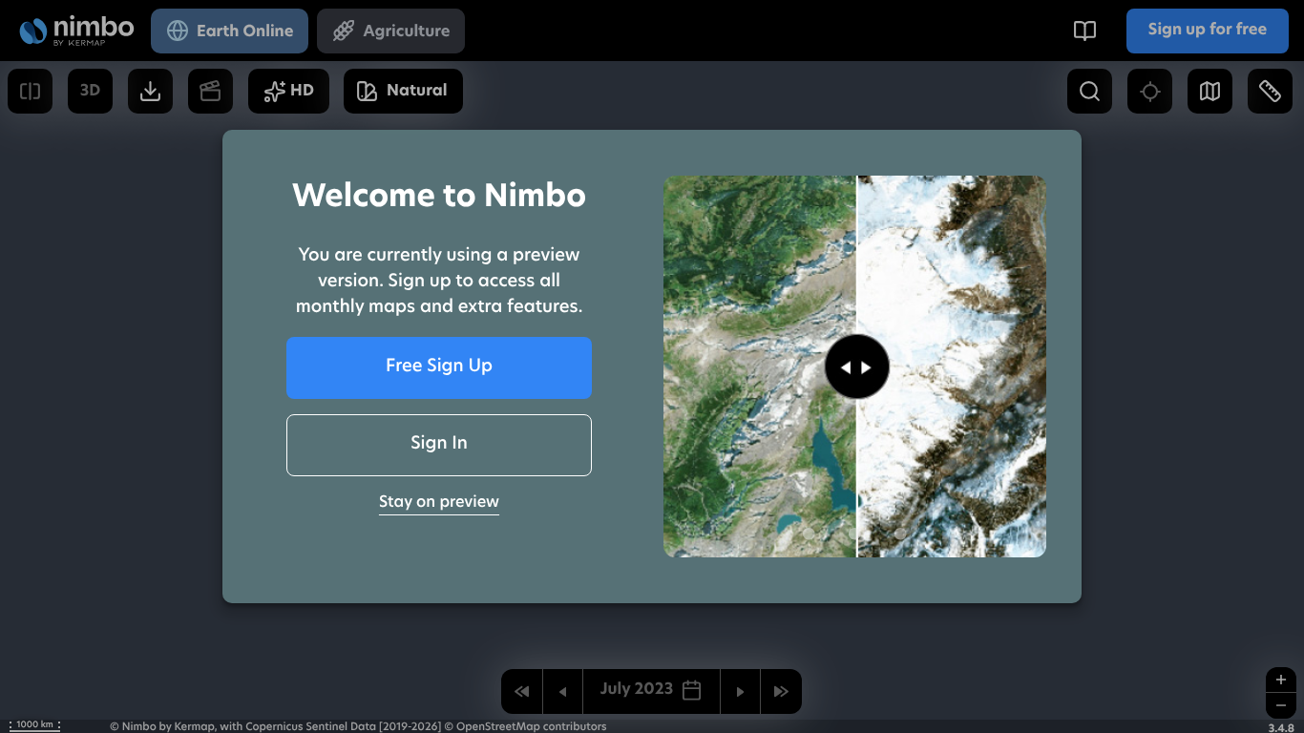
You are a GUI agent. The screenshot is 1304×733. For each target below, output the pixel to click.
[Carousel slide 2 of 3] (854, 533)
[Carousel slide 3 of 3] (900, 533)
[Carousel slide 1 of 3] (808, 533)
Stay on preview (439, 503)
